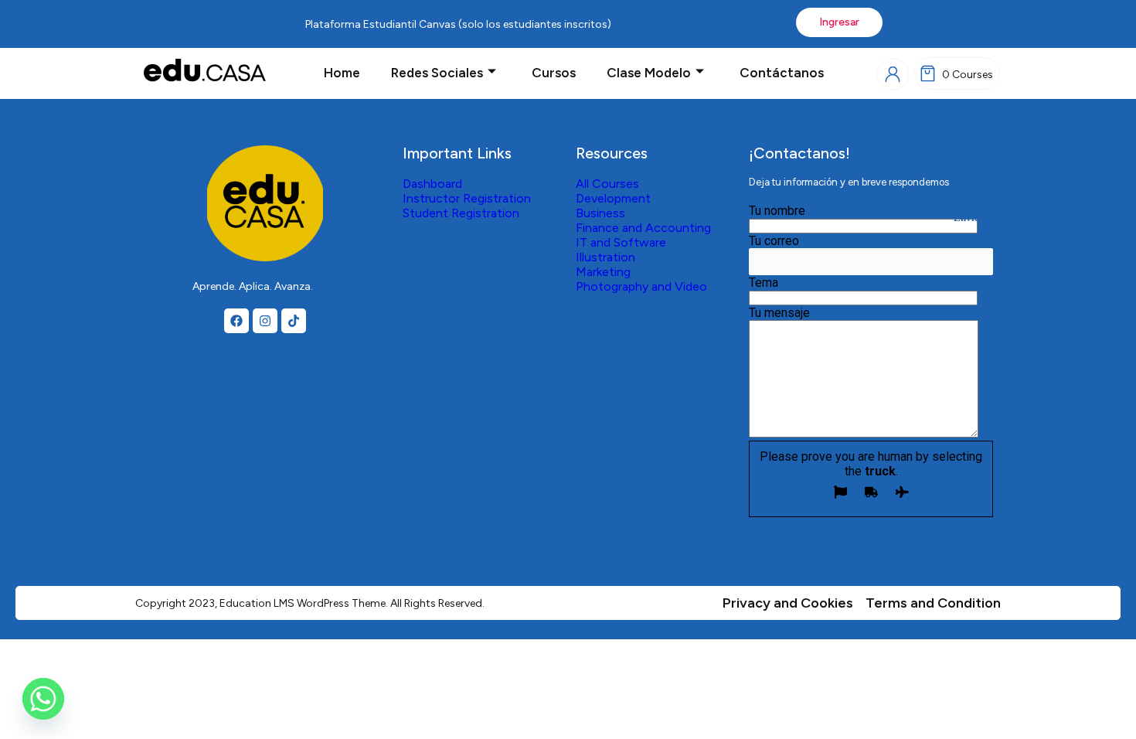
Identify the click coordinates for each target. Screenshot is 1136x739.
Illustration (605, 257)
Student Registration (461, 213)
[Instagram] (265, 320)
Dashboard (432, 183)
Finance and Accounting (643, 227)
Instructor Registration (467, 198)
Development (613, 198)
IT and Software (621, 242)
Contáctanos (782, 72)
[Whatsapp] (43, 699)
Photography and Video (641, 286)
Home (342, 72)
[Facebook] (236, 320)
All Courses (607, 183)
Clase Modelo (649, 72)
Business (600, 213)
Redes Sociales (437, 72)
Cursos (554, 72)
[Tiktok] (293, 320)
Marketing (603, 271)
